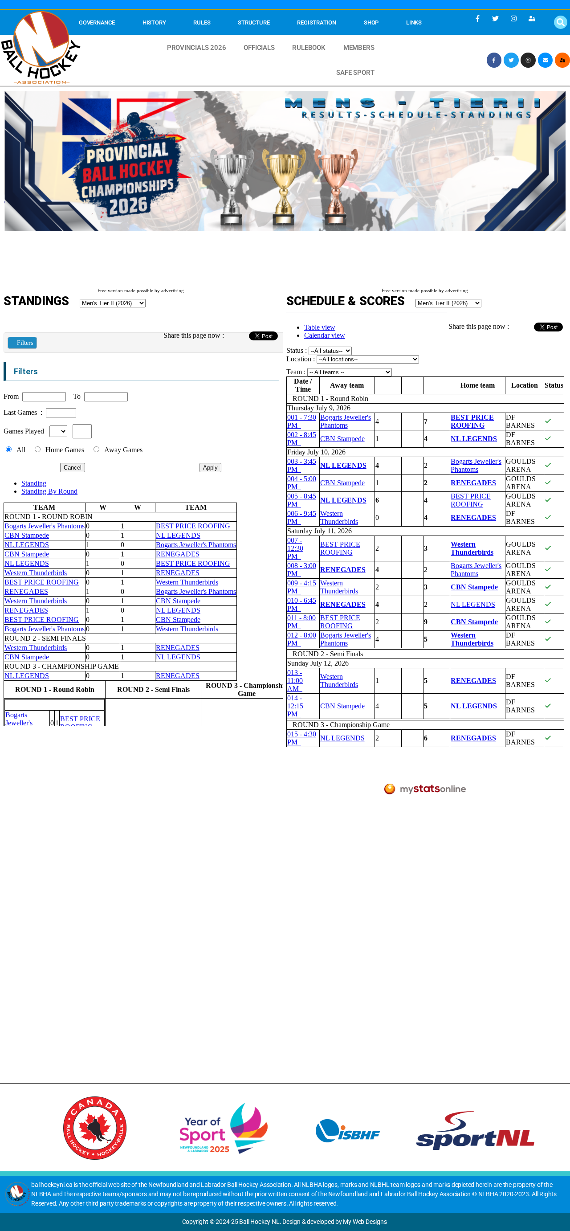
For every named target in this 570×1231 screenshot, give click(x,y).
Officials (259, 48)
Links (414, 22)
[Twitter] (495, 18)
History (154, 22)
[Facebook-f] (477, 18)
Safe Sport (355, 73)
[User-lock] (531, 18)
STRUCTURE (253, 22)
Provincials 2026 (196, 48)
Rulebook (308, 48)
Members (359, 48)
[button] (560, 22)
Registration (316, 22)
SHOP (371, 22)
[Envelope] (545, 60)
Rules (201, 22)
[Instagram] (514, 18)
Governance (97, 22)
